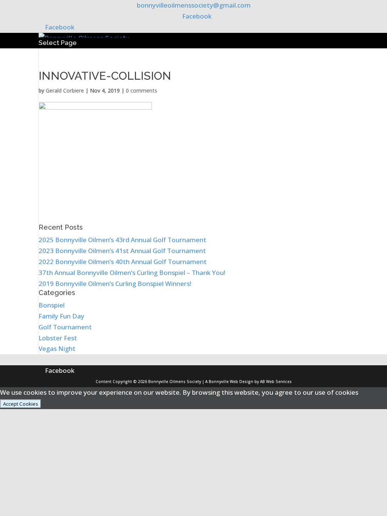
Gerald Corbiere (65, 90)
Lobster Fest (58, 338)
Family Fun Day (61, 316)
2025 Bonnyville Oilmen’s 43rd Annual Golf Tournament (122, 239)
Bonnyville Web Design (231, 381)
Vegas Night (57, 348)
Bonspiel (52, 305)
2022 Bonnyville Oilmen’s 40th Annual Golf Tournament (123, 261)
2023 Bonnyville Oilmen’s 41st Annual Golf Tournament (122, 250)
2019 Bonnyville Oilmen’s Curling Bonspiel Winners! (115, 283)
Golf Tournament (65, 327)
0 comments (141, 90)
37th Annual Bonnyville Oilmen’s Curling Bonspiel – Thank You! (132, 272)
